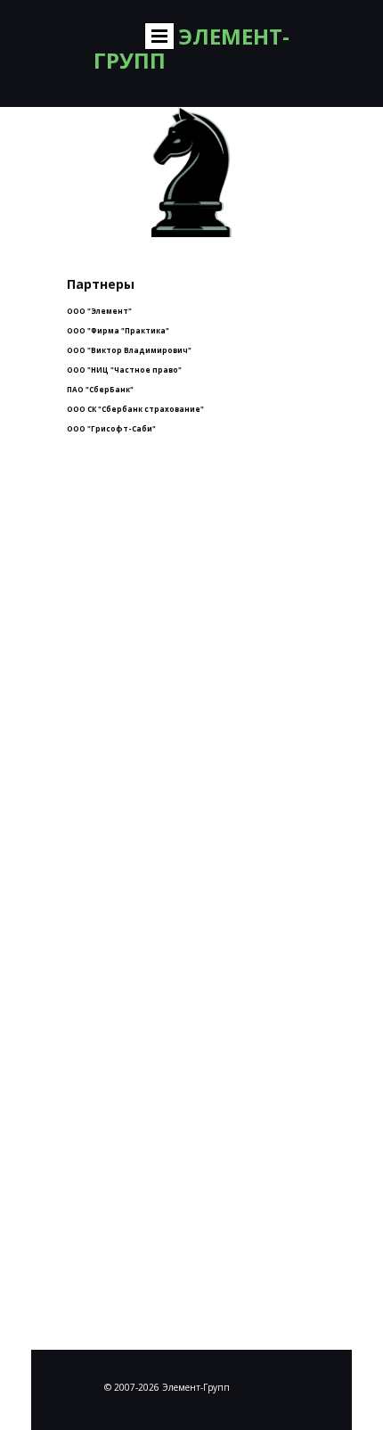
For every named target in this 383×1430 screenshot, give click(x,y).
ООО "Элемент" (99, 311)
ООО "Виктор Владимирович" (129, 350)
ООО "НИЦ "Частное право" (124, 369)
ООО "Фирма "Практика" (118, 330)
